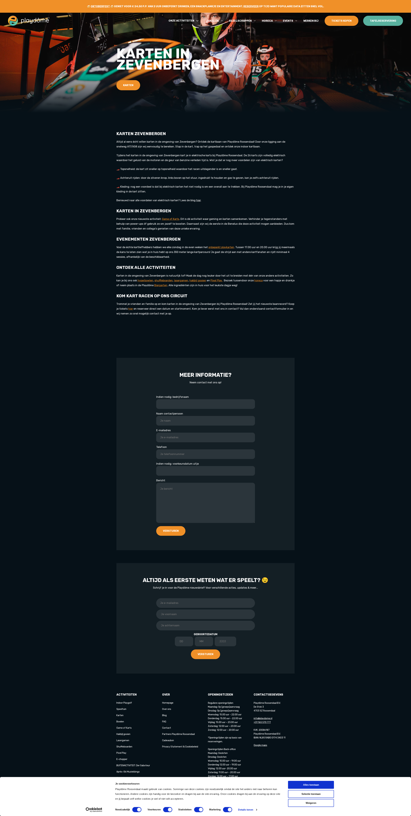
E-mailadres (163, 430)
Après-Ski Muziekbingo (128, 771)
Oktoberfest (100, 6)
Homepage (167, 702)
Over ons (166, 709)
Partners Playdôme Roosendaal (178, 734)
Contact (166, 728)
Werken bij (311, 20)
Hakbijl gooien (123, 734)
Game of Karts (170, 219)
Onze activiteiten (181, 20)
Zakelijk (212, 20)
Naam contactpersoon (169, 413)
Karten (128, 85)
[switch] (167, 809)
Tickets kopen (341, 20)
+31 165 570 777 (262, 722)
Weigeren (311, 803)
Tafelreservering (383, 20)
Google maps (260, 745)
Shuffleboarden (124, 746)
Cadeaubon (168, 740)
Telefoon (161, 447)
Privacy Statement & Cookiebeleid (180, 746)
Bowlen (120, 721)
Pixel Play (121, 753)
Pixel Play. (216, 280)
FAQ (164, 721)
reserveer (251, 6)
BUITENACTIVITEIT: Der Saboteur (133, 765)
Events (288, 20)
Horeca (267, 20)
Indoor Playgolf (124, 702)
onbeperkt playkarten (221, 247)
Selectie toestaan (311, 794)
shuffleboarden (163, 280)
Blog (164, 715)
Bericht (160, 480)
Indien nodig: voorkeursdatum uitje (177, 463)
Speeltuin (121, 709)
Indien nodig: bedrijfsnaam (172, 396)
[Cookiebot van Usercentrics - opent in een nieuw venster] (94, 809)
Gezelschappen (240, 20)
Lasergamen (122, 740)
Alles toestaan (311, 784)
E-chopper (121, 759)
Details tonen (245, 809)
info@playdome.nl (263, 718)
